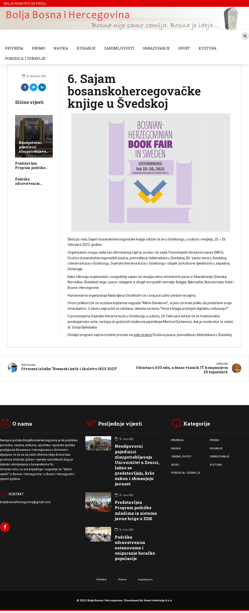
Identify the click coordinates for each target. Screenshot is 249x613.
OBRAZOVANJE (156, 48)
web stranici (142, 335)
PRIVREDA (14, 48)
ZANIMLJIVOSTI (119, 48)
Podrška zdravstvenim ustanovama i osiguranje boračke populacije (135, 547)
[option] (150, 172)
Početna (102, 579)
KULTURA (207, 48)
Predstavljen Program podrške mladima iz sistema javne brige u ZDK (136, 510)
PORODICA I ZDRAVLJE (25, 58)
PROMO (38, 48)
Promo (122, 579)
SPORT (184, 48)
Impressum (145, 579)
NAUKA (61, 48)
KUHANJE (86, 48)
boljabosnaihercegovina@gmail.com (25, 502)
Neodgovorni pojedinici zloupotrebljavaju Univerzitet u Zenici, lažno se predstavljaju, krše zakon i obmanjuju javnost (137, 465)
